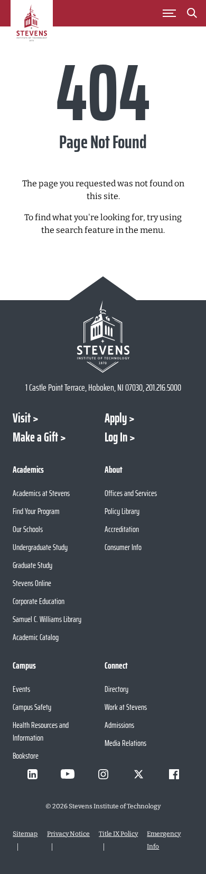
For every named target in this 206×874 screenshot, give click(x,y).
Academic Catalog (36, 637)
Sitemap (25, 833)
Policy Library (122, 511)
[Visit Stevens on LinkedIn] (32, 774)
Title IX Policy (118, 833)
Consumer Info (123, 547)
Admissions (119, 725)
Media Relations (125, 743)
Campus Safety (32, 707)
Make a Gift (35, 437)
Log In (116, 437)
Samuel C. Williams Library (47, 619)
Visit (22, 418)
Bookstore (26, 755)
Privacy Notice (68, 833)
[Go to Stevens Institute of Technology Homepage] (103, 336)
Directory (116, 689)
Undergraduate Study (40, 547)
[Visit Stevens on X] (138, 774)
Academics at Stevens (41, 493)
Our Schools (28, 529)
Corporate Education (38, 601)
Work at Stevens (126, 707)
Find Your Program (36, 511)
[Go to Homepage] (32, 28)
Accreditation (122, 529)
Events (21, 689)
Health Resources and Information (41, 731)
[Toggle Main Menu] (169, 13)
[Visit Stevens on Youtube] (67, 774)
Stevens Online (32, 583)
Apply (116, 418)
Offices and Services (131, 493)
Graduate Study (32, 565)
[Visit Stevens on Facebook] (173, 774)
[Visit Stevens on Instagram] (103, 774)
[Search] (192, 14)
